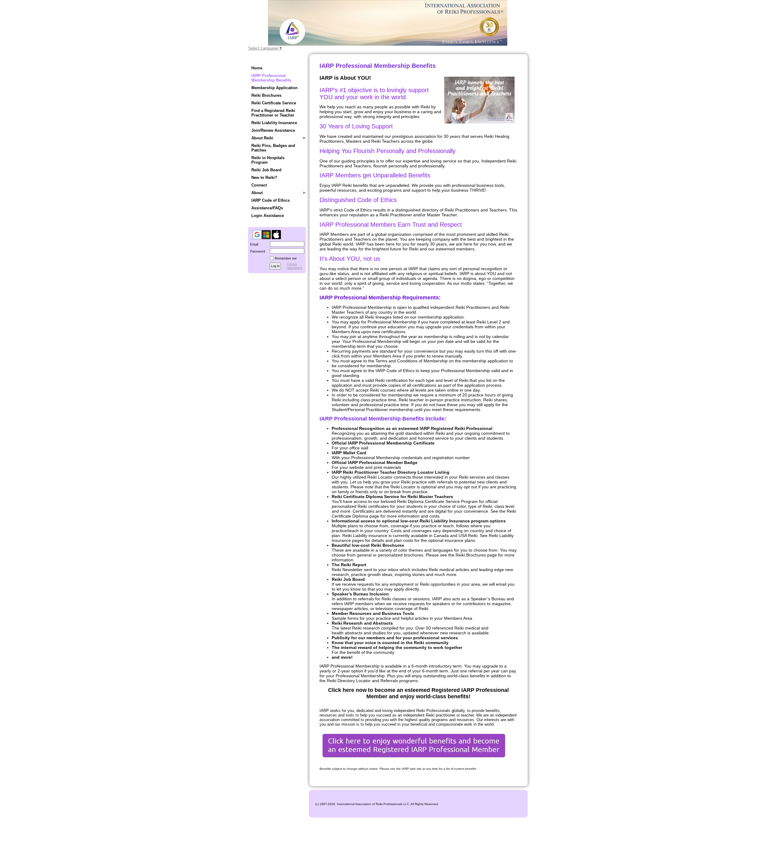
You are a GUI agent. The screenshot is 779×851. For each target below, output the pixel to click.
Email (253, 244)
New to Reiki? (264, 177)
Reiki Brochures (266, 95)
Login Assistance (267, 215)
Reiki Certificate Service (273, 103)
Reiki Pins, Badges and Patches (273, 147)
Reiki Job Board (266, 170)
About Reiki (262, 138)
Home (256, 68)
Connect (259, 185)
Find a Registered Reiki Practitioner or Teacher (273, 112)
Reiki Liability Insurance (274, 122)
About (257, 192)
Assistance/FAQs (267, 208)
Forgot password (294, 266)
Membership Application (274, 87)
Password (256, 251)
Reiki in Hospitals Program (268, 160)
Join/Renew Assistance (273, 130)
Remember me (286, 258)
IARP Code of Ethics (270, 200)
